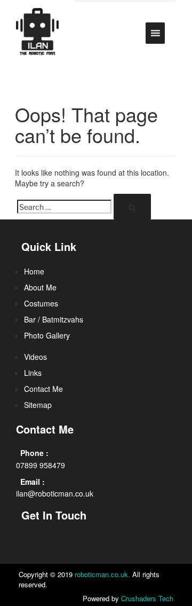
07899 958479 (40, 465)
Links (33, 372)
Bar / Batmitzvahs (53, 319)
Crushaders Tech (147, 598)
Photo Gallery (47, 335)
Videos (35, 356)
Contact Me (43, 388)
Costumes (41, 303)
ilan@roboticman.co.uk (54, 493)
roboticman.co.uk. (102, 574)
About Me (40, 287)
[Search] (132, 206)
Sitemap (38, 404)
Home (34, 271)
